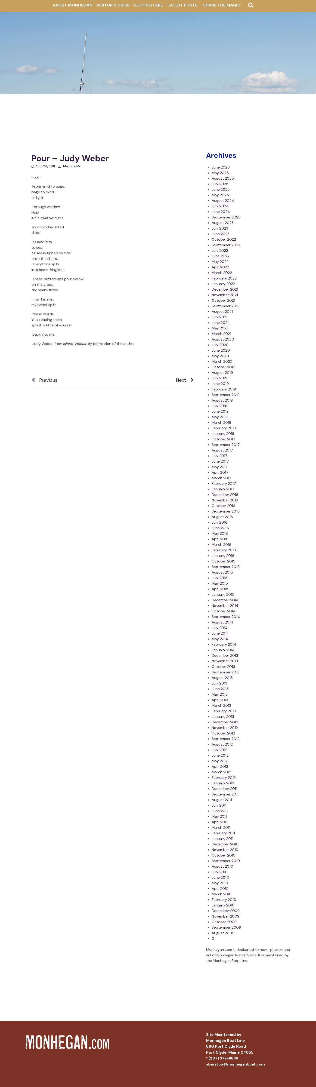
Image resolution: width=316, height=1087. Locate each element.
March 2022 (222, 272)
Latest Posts (182, 5)
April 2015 (220, 588)
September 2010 (226, 860)
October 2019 (223, 367)
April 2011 (219, 822)
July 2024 (220, 206)
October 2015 (223, 561)
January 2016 (223, 555)
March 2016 (221, 544)
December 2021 (225, 289)
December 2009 (226, 910)
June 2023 (220, 233)
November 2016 (225, 500)
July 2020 (220, 344)
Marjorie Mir (72, 166)
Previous (48, 380)
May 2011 (219, 816)
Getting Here (148, 5)
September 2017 (226, 444)
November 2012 (225, 727)
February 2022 (224, 278)
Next (181, 380)
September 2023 (226, 217)
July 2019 (219, 378)
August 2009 (223, 932)
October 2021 (223, 300)
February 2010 (224, 899)
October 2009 (224, 921)
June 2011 (220, 810)
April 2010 (220, 888)
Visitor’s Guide (113, 5)
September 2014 (226, 616)
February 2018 (224, 428)
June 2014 (220, 633)
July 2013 (219, 683)
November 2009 (225, 916)
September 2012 (225, 738)
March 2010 (222, 894)
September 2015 (226, 566)
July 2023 (220, 228)
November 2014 (225, 605)
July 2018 (219, 405)
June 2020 (221, 350)
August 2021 (222, 311)
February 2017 (224, 483)
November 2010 (225, 849)
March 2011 (221, 827)
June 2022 (220, 256)
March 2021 (221, 333)
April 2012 (220, 766)
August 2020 (223, 339)
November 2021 (225, 294)
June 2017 (220, 461)
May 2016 (220, 533)
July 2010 (220, 871)
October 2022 (224, 239)
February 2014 (224, 644)
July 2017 (219, 455)
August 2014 (222, 622)
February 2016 (224, 550)
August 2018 (222, 400)
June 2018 (220, 411)
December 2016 (225, 494)
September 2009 (226, 927)
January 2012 (223, 783)
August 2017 (222, 450)
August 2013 (222, 677)
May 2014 (220, 638)
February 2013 (224, 711)
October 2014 (223, 611)
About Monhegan (73, 5)
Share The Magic (221, 5)
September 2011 (225, 794)
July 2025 (220, 183)
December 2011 (224, 788)
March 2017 (221, 478)
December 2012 (225, 722)
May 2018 (220, 417)
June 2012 (220, 755)
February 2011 (223, 833)
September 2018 (225, 394)
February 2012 (224, 777)
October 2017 (223, 439)
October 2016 (223, 505)
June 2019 (220, 383)
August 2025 (223, 178)
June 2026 (221, 167)
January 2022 (223, 283)
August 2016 (222, 516)
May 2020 (220, 355)
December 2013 (225, 655)
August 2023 (223, 222)
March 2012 (221, 772)
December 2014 (225, 600)
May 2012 (220, 760)
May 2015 (220, 583)
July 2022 (220, 250)
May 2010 (220, 883)
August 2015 (222, 572)
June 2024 (221, 211)
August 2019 (222, 372)
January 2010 (223, 905)
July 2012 (219, 749)
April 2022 (220, 267)
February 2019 (224, 389)
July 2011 (219, 805)
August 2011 (222, 799)
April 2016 (220, 539)
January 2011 (222, 838)
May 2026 (220, 172)
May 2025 (220, 195)
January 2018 (223, 433)
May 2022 (220, 261)
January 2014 (223, 650)
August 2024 (223, 200)
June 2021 (220, 322)
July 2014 (220, 627)
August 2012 (222, 744)
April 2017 (220, 472)
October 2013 (223, 666)
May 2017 (220, 466)
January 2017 (223, 489)
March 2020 (222, 361)
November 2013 (225, 661)
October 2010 (223, 855)
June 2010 (220, 877)
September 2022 (226, 245)
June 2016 (220, 527)
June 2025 (221, 189)
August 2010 (222, 866)
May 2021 (220, 328)
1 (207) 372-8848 (222, 1058)
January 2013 (223, 716)
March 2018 (221, 422)
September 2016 (226, 511)
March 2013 (221, 705)
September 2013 (225, 672)
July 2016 (219, 522)
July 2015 (219, 577)
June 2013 (220, 688)
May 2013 (220, 694)
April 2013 (220, 699)
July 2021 (219, 317)
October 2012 (223, 733)
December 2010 (225, 844)
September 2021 (225, 306)
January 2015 (223, 594)
